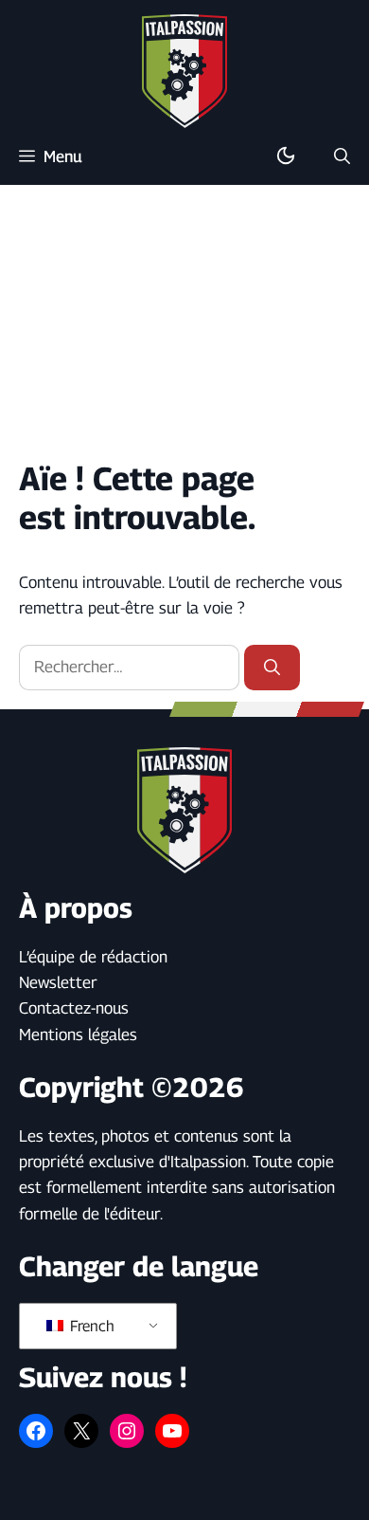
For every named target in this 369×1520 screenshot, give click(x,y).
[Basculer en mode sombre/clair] (285, 156)
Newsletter (58, 982)
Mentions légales (78, 1034)
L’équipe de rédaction (93, 956)
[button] (342, 156)
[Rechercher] (272, 667)
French (90, 1326)
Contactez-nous (74, 1007)
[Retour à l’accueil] (184, 70)
